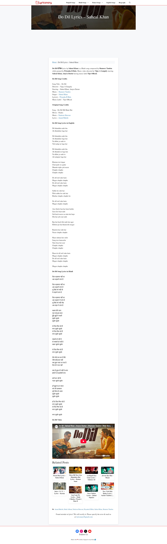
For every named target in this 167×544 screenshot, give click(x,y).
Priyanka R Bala (65, 97)
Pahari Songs (96, 2)
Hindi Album (68, 509)
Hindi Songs (82, 2)
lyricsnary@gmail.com (84, 517)
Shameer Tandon (64, 92)
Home (54, 62)
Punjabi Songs (70, 2)
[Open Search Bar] (129, 2)
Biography (122, 2)
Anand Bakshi (63, 118)
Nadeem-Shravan (64, 115)
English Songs (110, 2)
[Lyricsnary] (43, 2)
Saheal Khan (63, 94)
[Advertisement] (83, 43)
